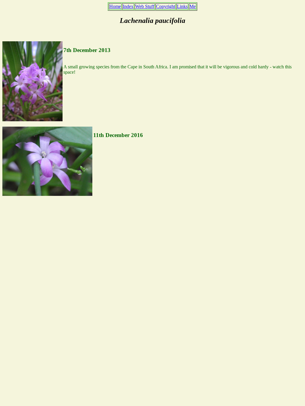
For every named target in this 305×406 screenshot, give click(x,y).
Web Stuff (144, 6)
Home (115, 6)
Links (182, 6)
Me (192, 6)
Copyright (165, 6)
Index (128, 6)
